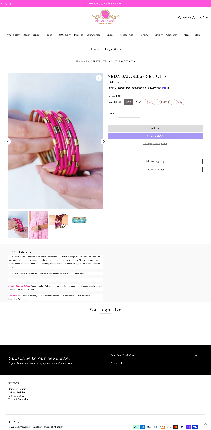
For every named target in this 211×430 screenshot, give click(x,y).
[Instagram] (6, 4)
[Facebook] (2, 4)
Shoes (110, 34)
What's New (13, 34)
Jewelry (144, 34)
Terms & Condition (18, 399)
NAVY (139, 102)
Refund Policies (16, 392)
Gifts (157, 34)
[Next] (104, 141)
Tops (49, 34)
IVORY (179, 102)
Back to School (31, 34)
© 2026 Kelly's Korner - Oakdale (24, 426)
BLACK (150, 102)
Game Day (172, 34)
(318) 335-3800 (16, 395)
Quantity (112, 113)
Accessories (126, 34)
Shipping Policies (17, 388)
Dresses (78, 34)
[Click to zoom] (99, 78)
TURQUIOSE (164, 102)
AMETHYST (115, 102)
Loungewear (93, 34)
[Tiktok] (10, 4)
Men (186, 34)
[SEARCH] (179, 17)
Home (198, 34)
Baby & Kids (111, 49)
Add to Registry (155, 161)
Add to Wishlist (155, 169)
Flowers (94, 49)
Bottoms (63, 34)
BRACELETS (93, 61)
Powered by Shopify (53, 426)
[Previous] (8, 141)
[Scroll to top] (205, 424)
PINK (128, 102)
